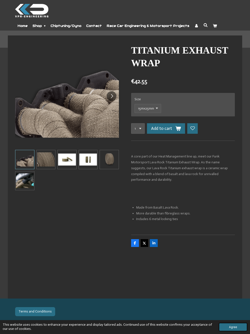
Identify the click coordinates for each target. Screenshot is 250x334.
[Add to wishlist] (192, 128)
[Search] (205, 25)
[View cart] (215, 26)
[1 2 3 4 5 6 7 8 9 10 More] (138, 128)
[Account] (196, 26)
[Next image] (111, 96)
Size (138, 99)
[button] (24, 159)
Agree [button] (233, 327)
